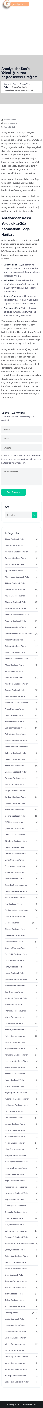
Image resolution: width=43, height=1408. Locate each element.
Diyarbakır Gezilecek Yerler (16, 841)
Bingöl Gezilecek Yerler (15, 790)
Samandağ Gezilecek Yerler (16, 1237)
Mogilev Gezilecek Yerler (15, 1155)
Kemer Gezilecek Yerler (15, 1073)
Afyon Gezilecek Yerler (15, 564)
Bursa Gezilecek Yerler (14, 809)
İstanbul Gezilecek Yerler (15, 1011)
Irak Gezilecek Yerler (13, 1004)
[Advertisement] (21, 32)
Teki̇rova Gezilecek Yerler (16, 1287)
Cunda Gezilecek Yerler (15, 834)
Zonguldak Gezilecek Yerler (17, 1382)
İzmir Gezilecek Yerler (14, 1023)
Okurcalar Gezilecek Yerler (16, 1212)
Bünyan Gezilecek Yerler (15, 803)
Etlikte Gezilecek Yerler (15, 897)
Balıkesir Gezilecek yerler (15, 728)
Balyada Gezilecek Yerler (15, 734)
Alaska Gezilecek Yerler (15, 596)
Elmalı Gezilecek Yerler (14, 860)
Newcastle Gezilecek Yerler (16, 1193)
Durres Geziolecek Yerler (15, 853)
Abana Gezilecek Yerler (15, 539)
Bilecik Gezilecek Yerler (15, 784)
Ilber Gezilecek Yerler (14, 992)
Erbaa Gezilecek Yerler (14, 872)
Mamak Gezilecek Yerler (15, 1136)
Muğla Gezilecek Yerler (14, 1174)
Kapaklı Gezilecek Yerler (15, 1048)
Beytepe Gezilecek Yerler (16, 778)
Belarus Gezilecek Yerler (15, 759)
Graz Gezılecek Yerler (14, 941)
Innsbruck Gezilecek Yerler (16, 998)
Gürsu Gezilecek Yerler (14, 960)
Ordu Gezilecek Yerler (14, 1218)
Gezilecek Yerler (12, 923)
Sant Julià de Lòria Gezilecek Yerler (19, 1243)
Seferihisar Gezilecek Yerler (16, 1256)
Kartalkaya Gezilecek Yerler (16, 1061)
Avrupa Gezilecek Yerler (15, 696)
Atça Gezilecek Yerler (14, 671)
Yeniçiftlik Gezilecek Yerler (16, 1369)
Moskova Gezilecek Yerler (16, 1168)
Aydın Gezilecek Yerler (14, 709)
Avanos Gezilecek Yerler (15, 690)
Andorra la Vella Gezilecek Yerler (18, 633)
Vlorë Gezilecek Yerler (14, 1350)
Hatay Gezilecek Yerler (14, 967)
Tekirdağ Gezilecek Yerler (16, 1281)
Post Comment (13, 492)
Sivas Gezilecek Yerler (14, 1275)
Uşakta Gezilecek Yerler (15, 1325)
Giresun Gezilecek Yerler (15, 929)
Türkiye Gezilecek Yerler (15, 1306)
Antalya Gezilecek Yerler (15, 652)
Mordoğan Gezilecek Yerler (16, 1161)
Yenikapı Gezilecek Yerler (15, 1375)
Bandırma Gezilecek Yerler (16, 740)
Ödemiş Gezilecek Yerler (15, 1205)
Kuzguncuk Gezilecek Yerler (17, 1099)
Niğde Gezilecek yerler (15, 1199)
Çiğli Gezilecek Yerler (14, 822)
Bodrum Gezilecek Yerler (15, 797)
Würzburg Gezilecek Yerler (16, 1356)
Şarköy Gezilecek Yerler (15, 1250)
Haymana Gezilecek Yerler (16, 979)
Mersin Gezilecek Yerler (15, 1143)
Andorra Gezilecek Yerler (15, 627)
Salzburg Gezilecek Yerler (16, 1231)
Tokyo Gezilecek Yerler (15, 1300)
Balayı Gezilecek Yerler (14, 721)
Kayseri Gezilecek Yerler (15, 1067)
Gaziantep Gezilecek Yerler (16, 910)
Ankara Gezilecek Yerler (15, 640)
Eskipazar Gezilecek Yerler (16, 891)
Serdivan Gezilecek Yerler (16, 1262)
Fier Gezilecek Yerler (13, 904)
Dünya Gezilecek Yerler (15, 847)
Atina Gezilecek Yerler (14, 677)
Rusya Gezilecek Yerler (14, 1224)
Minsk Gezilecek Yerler (14, 1149)
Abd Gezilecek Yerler (14, 545)
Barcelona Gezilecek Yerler (16, 746)
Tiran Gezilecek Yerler (14, 1294)
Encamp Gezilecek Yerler (15, 866)
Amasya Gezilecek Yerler (15, 608)
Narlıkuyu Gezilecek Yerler (16, 1187)
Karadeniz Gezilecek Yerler (16, 1055)
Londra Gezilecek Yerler (15, 1124)
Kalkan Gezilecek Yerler (15, 1036)
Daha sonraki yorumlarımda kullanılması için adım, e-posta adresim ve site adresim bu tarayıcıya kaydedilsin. (21, 459)
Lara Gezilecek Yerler (14, 1111)
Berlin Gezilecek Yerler (14, 765)
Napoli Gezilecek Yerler (15, 1180)
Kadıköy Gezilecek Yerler (15, 1029)
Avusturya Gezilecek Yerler (16, 702)
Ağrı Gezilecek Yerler (14, 570)
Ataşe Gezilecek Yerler (14, 665)
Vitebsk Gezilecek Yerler (15, 1338)
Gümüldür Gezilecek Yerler (16, 954)
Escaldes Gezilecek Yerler (16, 885)
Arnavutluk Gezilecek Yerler (16, 658)
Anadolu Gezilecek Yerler (15, 621)
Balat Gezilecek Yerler (14, 715)
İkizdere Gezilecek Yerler (15, 985)
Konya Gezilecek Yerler (15, 1086)
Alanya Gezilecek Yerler (15, 589)
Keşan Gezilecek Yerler (14, 1080)
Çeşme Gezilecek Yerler (15, 816)
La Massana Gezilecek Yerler (17, 1105)
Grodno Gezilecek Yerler (15, 948)
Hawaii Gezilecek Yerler (15, 973)
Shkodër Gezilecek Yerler (16, 1268)
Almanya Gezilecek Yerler (15, 602)
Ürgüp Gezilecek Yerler (15, 1319)
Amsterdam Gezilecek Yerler (17, 614)
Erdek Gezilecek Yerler (14, 878)
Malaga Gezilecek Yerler (15, 1130)
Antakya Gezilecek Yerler (15, 646)
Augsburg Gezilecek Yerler (16, 684)
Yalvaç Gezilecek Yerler (15, 1363)
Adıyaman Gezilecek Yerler (16, 552)
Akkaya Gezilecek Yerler (15, 583)
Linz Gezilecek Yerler (13, 1117)
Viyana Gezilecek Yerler (15, 1344)
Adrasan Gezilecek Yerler (15, 558)
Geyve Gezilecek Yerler (15, 916)
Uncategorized (11, 1312)
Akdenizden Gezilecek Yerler (17, 577)
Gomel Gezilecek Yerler (15, 935)
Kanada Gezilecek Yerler (15, 1042)
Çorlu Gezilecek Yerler (14, 828)
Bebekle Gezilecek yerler (15, 753)
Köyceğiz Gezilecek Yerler (16, 1092)
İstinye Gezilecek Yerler (15, 1017)
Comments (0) (10, 123)
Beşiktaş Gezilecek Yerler (15, 772)
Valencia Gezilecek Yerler (15, 1331)
